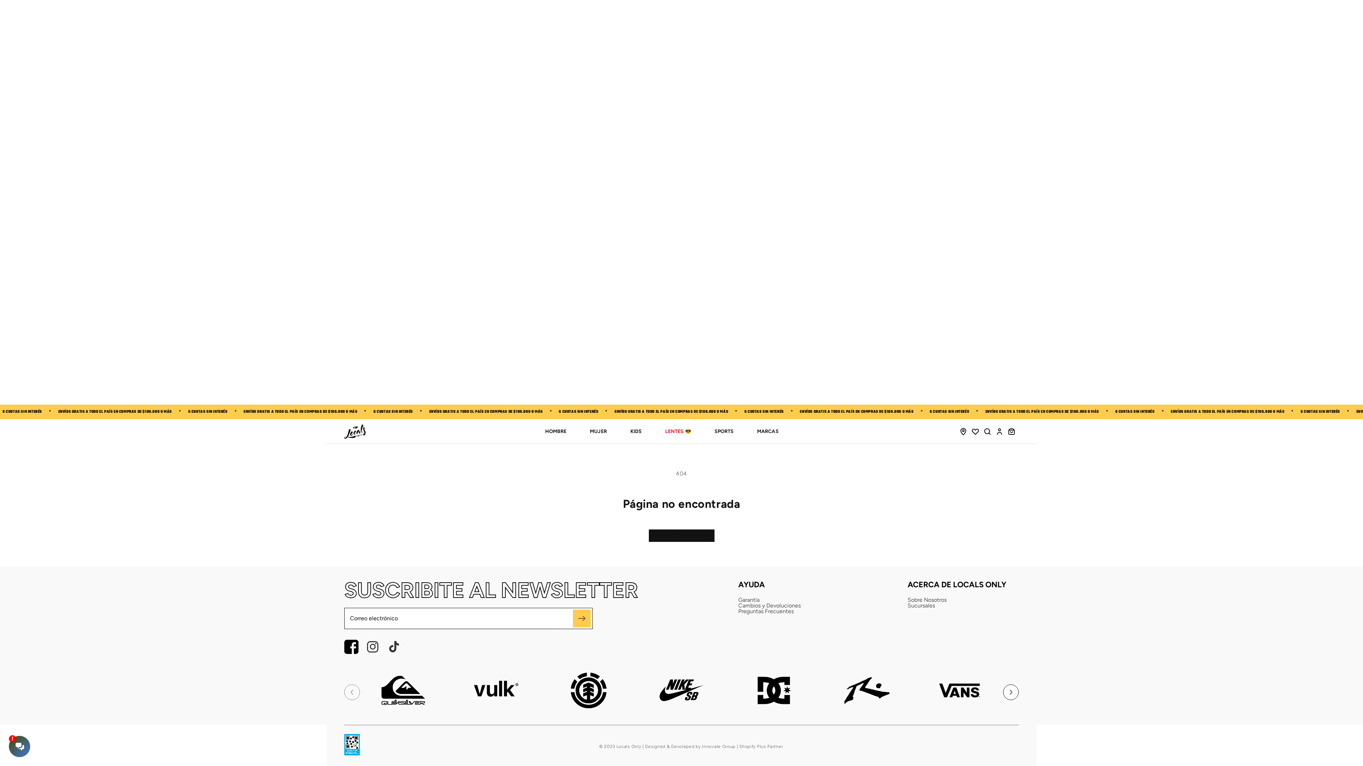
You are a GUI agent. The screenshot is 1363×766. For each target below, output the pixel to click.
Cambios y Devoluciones (769, 606)
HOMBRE (555, 431)
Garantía (749, 600)
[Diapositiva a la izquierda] (352, 692)
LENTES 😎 (678, 431)
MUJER (598, 431)
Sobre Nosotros (927, 600)
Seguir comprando (681, 535)
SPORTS (724, 431)
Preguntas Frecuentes (766, 611)
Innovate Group (718, 746)
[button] (987, 431)
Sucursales (921, 606)
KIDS (636, 431)
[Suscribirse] (582, 618)
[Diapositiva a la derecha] (1011, 692)
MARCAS (767, 431)
